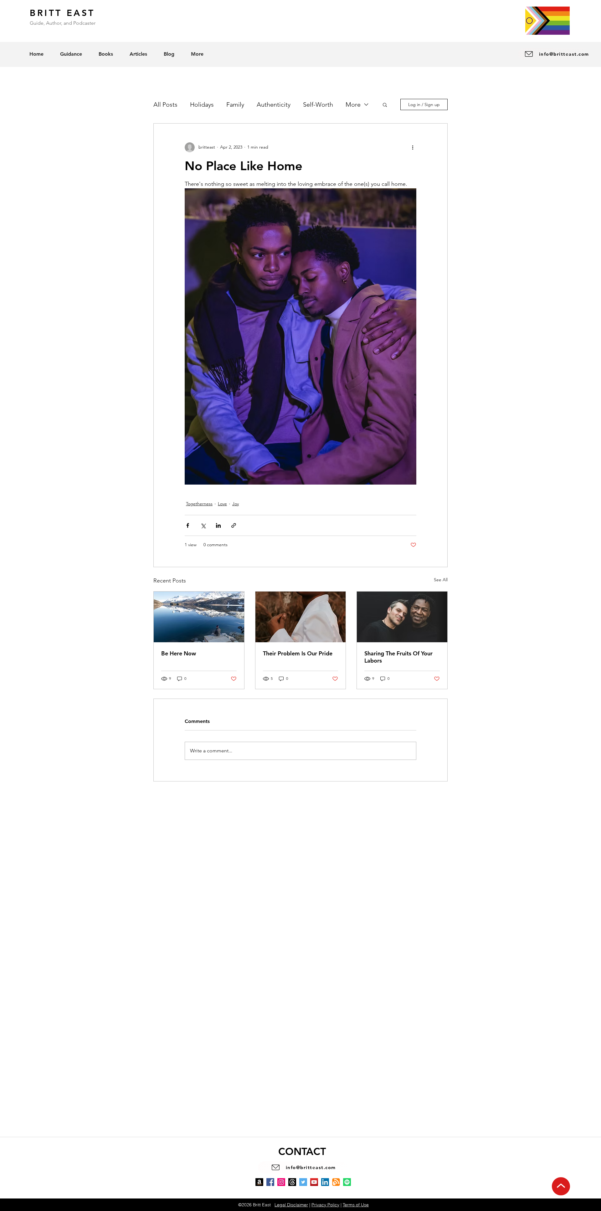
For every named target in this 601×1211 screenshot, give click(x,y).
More (353, 104)
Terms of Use (356, 1205)
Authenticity (273, 104)
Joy (235, 503)
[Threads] (292, 1182)
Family (235, 104)
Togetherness (199, 503)
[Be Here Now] (199, 617)
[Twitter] (303, 1182)
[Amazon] (259, 1182)
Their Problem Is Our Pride (297, 653)
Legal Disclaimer (291, 1205)
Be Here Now (178, 653)
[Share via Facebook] (188, 525)
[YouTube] (314, 1182)
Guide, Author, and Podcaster (62, 23)
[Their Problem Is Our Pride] (300, 617)
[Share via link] (234, 525)
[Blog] (336, 1182)
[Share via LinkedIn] (218, 525)
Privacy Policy (325, 1205)
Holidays (202, 104)
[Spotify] (347, 1182)
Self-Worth (318, 104)
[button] (385, 104)
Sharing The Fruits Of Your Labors (398, 657)
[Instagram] (281, 1182)
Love (222, 503)
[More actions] (412, 147)
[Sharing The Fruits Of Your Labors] (402, 617)
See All (441, 580)
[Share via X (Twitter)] (203, 525)
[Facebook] (270, 1182)
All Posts (165, 104)
